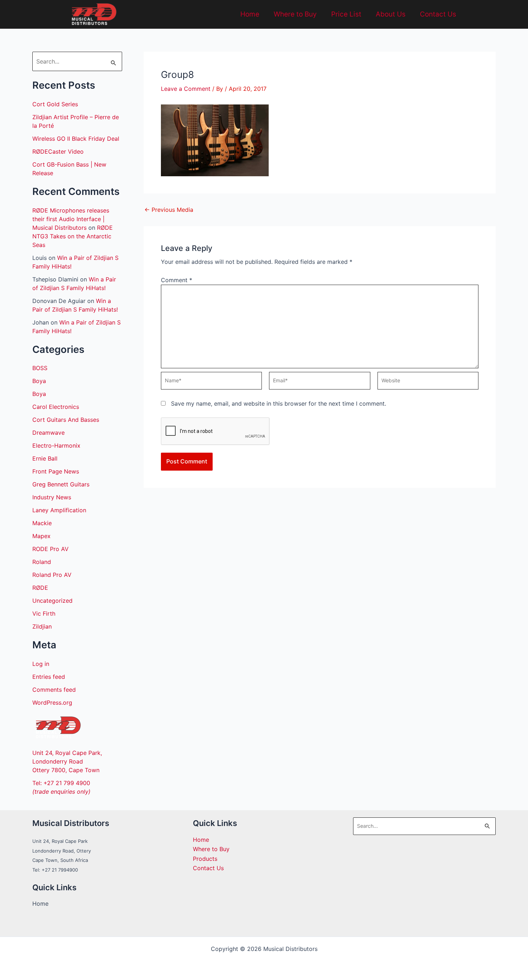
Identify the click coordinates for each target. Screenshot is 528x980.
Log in (40, 663)
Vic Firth (43, 613)
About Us (391, 14)
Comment (176, 280)
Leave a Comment (185, 88)
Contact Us (438, 14)
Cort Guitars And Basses (65, 419)
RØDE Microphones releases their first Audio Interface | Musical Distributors (70, 219)
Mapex (41, 536)
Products (205, 858)
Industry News (51, 497)
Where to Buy (295, 14)
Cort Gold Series (55, 104)
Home (249, 14)
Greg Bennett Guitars (60, 484)
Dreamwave (48, 432)
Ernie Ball (44, 458)
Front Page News (55, 471)
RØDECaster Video (58, 151)
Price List (346, 14)
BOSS (39, 368)
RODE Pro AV (50, 548)
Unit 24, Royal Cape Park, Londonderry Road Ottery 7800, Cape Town (67, 761)
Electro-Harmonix (56, 445)
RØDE (40, 587)
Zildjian (42, 626)
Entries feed (48, 676)
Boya (39, 380)
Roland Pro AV (51, 574)
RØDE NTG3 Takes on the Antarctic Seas (72, 236)
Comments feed (54, 689)
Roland (41, 561)
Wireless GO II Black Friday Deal (75, 138)
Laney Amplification (59, 510)
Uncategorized (52, 600)
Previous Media (168, 210)
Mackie (42, 523)
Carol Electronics (55, 406)
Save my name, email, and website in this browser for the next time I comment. (278, 403)
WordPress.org (52, 702)
